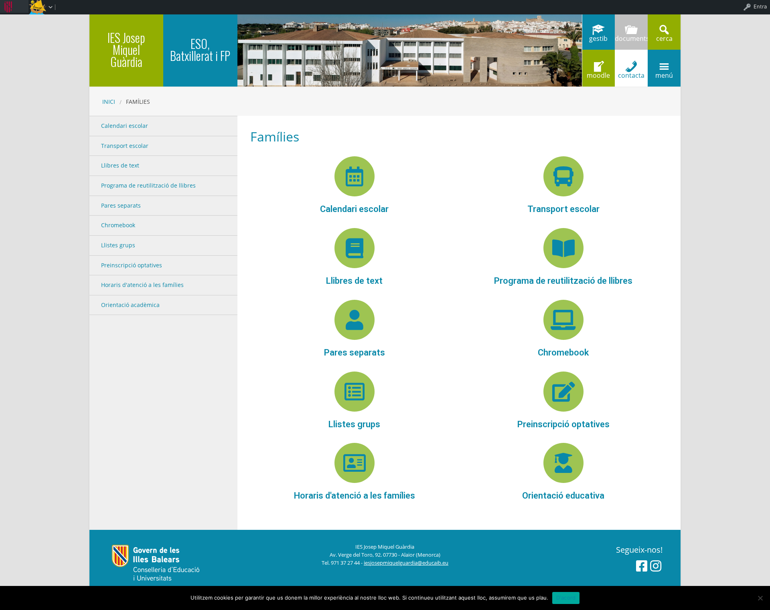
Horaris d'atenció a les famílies (354, 496)
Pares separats (354, 352)
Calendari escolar (354, 209)
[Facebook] (641, 566)
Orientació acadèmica (130, 305)
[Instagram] (655, 566)
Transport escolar (563, 209)
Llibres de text (354, 281)
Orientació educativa (563, 496)
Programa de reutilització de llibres (563, 281)
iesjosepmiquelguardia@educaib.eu (406, 562)
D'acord (566, 597)
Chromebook (563, 352)
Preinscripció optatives (563, 424)
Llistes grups (354, 424)
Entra (760, 6)
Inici (108, 101)
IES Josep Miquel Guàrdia (126, 49)
